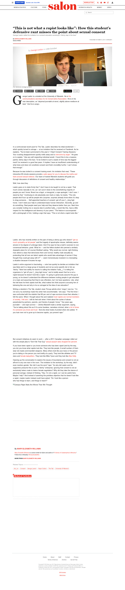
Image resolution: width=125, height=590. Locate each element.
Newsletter (89, 2)
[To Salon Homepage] (62, 6)
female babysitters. (27, 356)
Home (45, 557)
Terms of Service (53, 560)
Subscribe (20, 2)
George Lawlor (31, 468)
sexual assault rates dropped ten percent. (61, 342)
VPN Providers (62, 572)
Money (99, 7)
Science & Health (85, 7)
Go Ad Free (73, 560)
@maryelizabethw (33, 455)
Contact (67, 557)
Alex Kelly (72, 356)
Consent (22, 468)
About (52, 557)
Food (44, 7)
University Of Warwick (62, 468)
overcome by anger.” (63, 155)
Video (109, 7)
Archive (64, 560)
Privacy (76, 557)
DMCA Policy (63, 575)
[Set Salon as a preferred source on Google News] (67, 91)
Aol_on (16, 468)
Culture (34, 7)
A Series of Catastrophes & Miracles (65, 452)
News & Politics (20, 7)
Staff (59, 557)
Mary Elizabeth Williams (23, 38)
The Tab (50, 468)
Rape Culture (42, 468)
